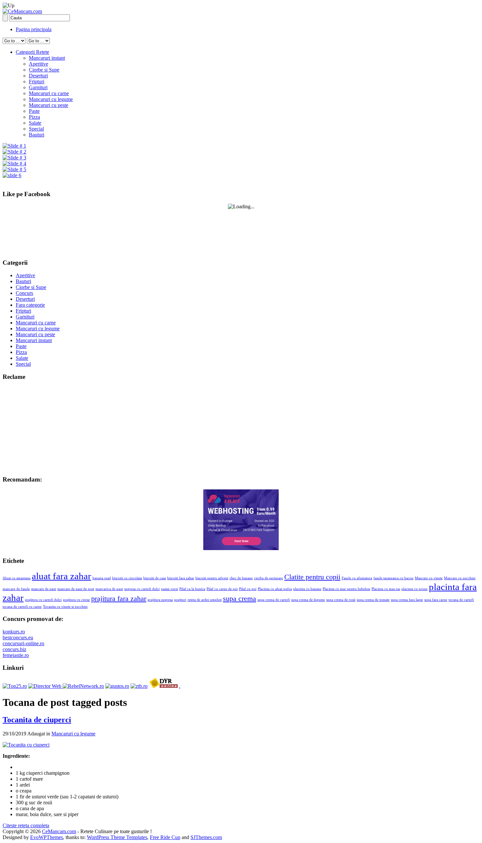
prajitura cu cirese (76, 600)
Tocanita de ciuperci (37, 719)
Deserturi (38, 75)
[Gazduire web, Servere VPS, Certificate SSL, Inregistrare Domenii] (241, 548)
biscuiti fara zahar (180, 578)
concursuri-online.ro (23, 643)
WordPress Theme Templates (117, 837)
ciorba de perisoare (268, 578)
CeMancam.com (59, 831)
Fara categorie (30, 305)
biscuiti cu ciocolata (127, 578)
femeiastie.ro (16, 655)
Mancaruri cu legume (51, 99)
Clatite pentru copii (312, 577)
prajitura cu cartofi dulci (43, 600)
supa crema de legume (308, 600)
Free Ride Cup (165, 837)
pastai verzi (169, 589)
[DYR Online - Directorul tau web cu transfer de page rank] (163, 686)
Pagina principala (33, 29)
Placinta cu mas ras (386, 589)
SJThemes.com (206, 837)
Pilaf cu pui (247, 589)
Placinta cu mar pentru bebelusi (346, 589)
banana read (101, 578)
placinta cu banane (307, 589)
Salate (35, 123)
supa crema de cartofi (273, 600)
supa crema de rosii (340, 600)
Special (36, 129)
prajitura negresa (160, 600)
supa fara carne (435, 600)
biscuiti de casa (154, 578)
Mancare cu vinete (429, 578)
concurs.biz (14, 649)
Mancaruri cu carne (49, 93)
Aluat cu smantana (16, 578)
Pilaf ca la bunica (192, 589)
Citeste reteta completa (26, 825)
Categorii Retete (32, 52)
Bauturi (36, 134)
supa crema (239, 599)
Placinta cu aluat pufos (275, 589)
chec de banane (241, 578)
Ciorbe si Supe (44, 69)
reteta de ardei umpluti (205, 600)
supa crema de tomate (373, 600)
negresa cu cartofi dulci (142, 589)
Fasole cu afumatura (357, 578)
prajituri (180, 600)
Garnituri (38, 87)
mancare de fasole (16, 589)
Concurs (24, 293)
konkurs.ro (14, 631)
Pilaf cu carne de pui (222, 589)
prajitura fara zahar (118, 599)
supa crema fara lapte (407, 600)
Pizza (34, 117)
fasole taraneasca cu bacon (393, 578)
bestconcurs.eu (18, 637)
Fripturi (36, 81)
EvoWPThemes (46, 837)
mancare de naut (43, 589)
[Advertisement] (44, 427)
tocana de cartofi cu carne (22, 606)
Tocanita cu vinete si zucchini (65, 606)
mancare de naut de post (75, 589)
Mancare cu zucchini (459, 578)
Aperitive (38, 64)
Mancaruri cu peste (48, 105)
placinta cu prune (414, 589)
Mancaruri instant (47, 58)
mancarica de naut (109, 589)
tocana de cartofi (461, 600)
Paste (34, 111)
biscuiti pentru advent (211, 578)
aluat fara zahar (61, 576)
